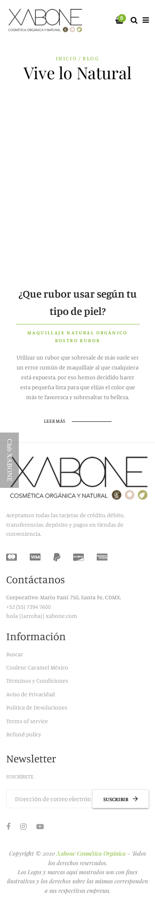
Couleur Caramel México (37, 667)
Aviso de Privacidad (30, 694)
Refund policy (23, 734)
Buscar (14, 653)
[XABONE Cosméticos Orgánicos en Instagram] (23, 826)
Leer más (54, 421)
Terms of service (27, 720)
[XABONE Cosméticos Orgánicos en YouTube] (40, 826)
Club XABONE (9, 460)
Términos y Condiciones (37, 680)
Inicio (67, 58)
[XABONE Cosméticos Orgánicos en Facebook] (8, 826)
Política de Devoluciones (36, 707)
